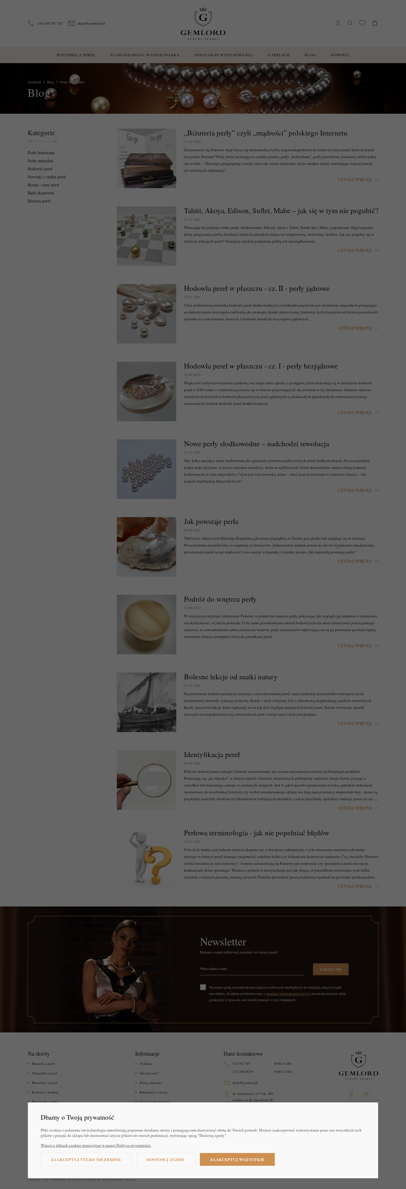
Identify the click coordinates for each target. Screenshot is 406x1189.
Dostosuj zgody (166, 1159)
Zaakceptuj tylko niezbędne (86, 1159)
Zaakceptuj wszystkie (237, 1159)
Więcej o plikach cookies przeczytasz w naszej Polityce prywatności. (96, 1145)
